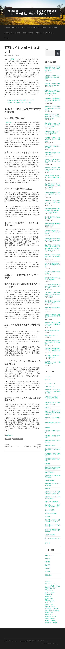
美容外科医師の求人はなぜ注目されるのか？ (52, 301)
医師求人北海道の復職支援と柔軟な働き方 (52, 224)
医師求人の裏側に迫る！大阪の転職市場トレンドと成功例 (52, 161)
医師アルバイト (26, 27)
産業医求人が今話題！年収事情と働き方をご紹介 (52, 520)
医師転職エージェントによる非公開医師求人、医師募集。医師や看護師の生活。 (32, 12)
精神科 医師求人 (51, 620)
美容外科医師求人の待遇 (52, 330)
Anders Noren (51, 644)
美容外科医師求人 (49, 33)
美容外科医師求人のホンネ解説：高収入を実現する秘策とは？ (52, 286)
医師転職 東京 (48, 614)
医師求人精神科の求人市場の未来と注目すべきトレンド (52, 194)
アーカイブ (48, 376)
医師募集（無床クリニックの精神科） (32, 446)
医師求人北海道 (53, 27)
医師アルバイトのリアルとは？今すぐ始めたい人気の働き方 (52, 108)
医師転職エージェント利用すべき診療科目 (52, 497)
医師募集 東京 (48, 596)
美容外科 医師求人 (52, 622)
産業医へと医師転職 (28, 33)
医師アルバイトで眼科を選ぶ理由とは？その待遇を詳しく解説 (52, 391)
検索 (46, 49)
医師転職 (17, 33)
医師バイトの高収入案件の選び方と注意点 (21, 100)
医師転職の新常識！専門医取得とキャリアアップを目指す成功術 (52, 68)
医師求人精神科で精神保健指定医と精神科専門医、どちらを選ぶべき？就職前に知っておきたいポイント (52, 247)
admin (17, 55)
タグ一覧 (47, 379)
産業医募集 (47, 618)
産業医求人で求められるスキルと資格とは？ (52, 356)
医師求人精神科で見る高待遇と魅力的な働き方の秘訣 (52, 239)
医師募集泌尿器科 (50, 445)
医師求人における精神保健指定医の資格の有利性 (52, 467)
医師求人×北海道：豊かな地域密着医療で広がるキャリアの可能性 (52, 185)
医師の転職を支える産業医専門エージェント (52, 403)
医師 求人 (55, 586)
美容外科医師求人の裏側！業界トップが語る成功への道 (52, 264)
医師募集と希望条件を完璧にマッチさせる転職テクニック (52, 100)
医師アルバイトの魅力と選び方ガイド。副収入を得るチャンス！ (52, 202)
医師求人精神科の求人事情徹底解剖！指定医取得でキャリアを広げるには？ (52, 210)
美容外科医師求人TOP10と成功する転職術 (52, 278)
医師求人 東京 (49, 604)
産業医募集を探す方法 (51, 335)
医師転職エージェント (50, 616)
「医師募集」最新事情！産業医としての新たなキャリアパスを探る (52, 294)
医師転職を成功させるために (12, 445)
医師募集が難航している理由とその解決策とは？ (52, 132)
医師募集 (44, 27)
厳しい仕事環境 (49, 510)
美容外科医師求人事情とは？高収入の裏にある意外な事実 (52, 231)
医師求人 (7, 38)
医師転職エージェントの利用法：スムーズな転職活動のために (52, 324)
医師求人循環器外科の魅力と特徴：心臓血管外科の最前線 (52, 315)
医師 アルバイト (49, 583)
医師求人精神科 (8, 33)
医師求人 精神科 (50, 606)
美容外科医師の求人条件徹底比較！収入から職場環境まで (52, 256)
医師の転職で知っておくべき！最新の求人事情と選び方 (52, 177)
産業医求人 (39, 33)
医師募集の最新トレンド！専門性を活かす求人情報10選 (52, 77)
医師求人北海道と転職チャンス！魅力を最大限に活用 (52, 349)
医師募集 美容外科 (49, 598)
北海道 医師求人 (48, 581)
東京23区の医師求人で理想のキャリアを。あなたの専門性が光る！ (52, 116)
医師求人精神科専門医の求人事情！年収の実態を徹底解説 (52, 342)
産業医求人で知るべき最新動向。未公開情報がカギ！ (52, 84)
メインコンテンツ (50, 383)
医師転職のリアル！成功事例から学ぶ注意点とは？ (52, 505)
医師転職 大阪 (49, 612)
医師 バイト (56, 583)
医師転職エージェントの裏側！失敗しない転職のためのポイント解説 (52, 124)
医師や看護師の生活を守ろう (12, 27)
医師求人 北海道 (48, 602)
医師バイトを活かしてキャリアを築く (19, 102)
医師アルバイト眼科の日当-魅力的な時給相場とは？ (52, 397)
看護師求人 (48, 575)
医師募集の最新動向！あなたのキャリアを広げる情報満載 (52, 139)
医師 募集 (47, 586)
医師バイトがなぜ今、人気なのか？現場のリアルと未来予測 (52, 169)
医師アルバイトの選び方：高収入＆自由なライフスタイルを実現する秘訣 (52, 91)
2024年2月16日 (9, 55)
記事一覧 (47, 543)
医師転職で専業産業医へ (52, 502)
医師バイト (36, 27)
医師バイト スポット (18, 438)
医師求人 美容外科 (52, 608)
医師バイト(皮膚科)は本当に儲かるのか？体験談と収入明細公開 (52, 412)
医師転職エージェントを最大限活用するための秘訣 (52, 492)
